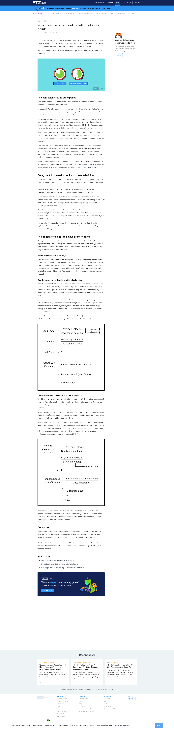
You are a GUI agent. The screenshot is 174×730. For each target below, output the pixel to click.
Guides (59, 709)
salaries (112, 13)
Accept (159, 725)
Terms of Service (105, 689)
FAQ (105, 701)
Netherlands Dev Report (86, 709)
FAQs (58, 706)
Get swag (82, 706)
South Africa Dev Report (86, 711)
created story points (91, 179)
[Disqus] (71, 622)
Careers (81, 701)
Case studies (61, 714)
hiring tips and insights (86, 13)
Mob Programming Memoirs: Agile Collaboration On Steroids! (62, 567)
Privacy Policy (94, 689)
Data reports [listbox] (38, 13)
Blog (117, 3)
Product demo (61, 716)
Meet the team (83, 699)
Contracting (61, 704)
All (49, 13)
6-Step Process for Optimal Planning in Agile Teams (59, 564)
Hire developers (99, 3)
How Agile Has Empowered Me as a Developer (57, 560)
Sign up (118, 55)
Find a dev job (127, 3)
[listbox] (39, 13)
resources (121, 13)
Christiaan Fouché (44, 543)
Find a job (107, 699)
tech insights (57, 13)
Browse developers (63, 701)
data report (75, 8)
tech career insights (70, 13)
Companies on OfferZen (111, 709)
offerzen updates (102, 13)
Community (110, 3)
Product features (62, 711)
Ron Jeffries (92, 167)
